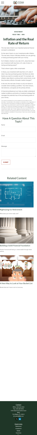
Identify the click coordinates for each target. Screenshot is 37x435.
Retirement (18, 426)
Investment (18, 428)
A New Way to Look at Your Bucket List (16, 283)
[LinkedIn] (20, 419)
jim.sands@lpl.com (18, 416)
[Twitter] (17, 419)
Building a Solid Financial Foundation (15, 245)
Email (3, 136)
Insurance (18, 433)
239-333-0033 (20, 407)
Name (3, 125)
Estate (18, 431)
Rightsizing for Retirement (11, 209)
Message (4, 146)
